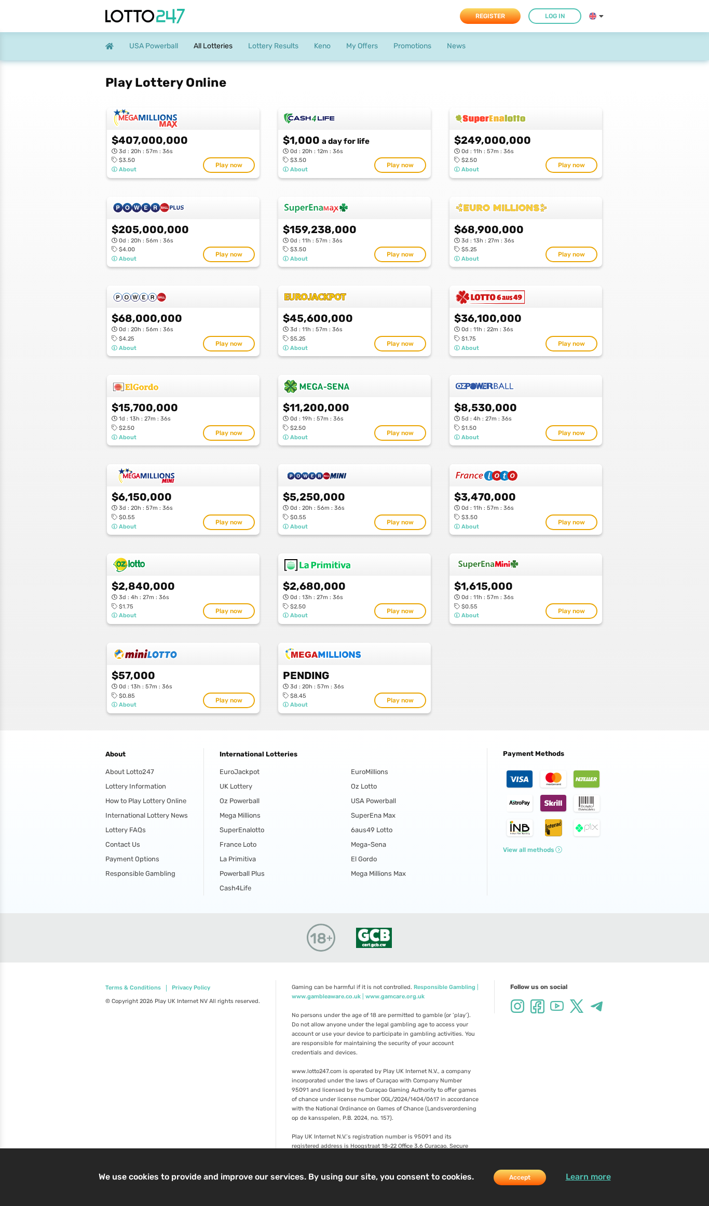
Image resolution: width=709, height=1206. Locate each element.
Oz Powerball (240, 801)
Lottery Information (135, 786)
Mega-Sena (368, 844)
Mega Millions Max (378, 873)
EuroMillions (369, 772)
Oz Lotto (364, 786)
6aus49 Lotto (371, 830)
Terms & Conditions (133, 988)
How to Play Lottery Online (145, 801)
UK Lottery (236, 786)
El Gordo (364, 859)
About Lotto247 (129, 772)
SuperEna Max (373, 815)
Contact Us (122, 844)
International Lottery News (146, 815)
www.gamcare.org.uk (395, 996)
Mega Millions (240, 815)
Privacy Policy (191, 988)
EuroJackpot (240, 772)
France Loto (238, 844)
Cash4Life (235, 888)
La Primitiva (238, 859)
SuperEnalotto (242, 830)
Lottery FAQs (125, 830)
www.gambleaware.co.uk (326, 996)
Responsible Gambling (140, 873)
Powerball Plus (242, 873)
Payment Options (132, 859)
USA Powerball (373, 801)
